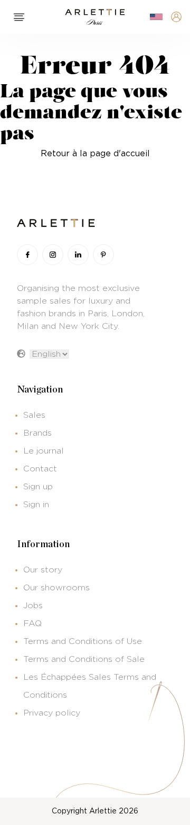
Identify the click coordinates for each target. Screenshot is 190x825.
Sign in (36, 504)
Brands (37, 433)
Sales (34, 415)
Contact (40, 469)
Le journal (43, 451)
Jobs (33, 605)
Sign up (38, 486)
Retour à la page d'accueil (95, 153)
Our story (42, 570)
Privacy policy (51, 713)
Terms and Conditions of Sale (84, 659)
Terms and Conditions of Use (82, 641)
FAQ (32, 623)
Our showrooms (56, 587)
